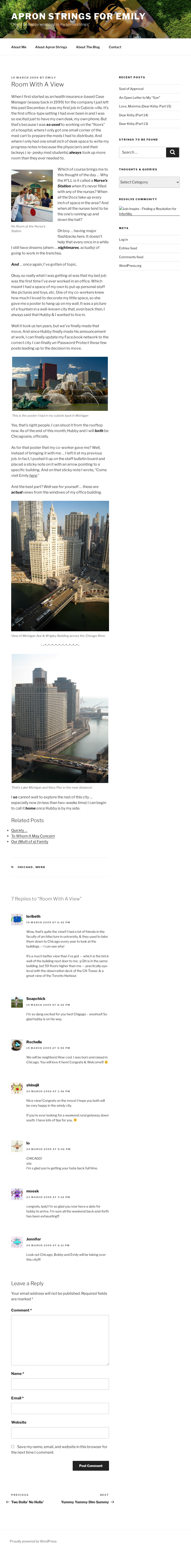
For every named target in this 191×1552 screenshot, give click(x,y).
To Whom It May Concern (33, 836)
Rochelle (34, 1042)
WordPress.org (130, 266)
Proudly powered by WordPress (33, 1541)
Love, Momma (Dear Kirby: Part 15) (145, 106)
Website (18, 1422)
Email (17, 1398)
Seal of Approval (131, 89)
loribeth (33, 916)
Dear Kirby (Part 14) (133, 115)
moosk (32, 1191)
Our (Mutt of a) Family (29, 841)
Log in (123, 239)
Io (28, 1143)
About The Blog (88, 47)
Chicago (25, 867)
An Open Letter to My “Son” (139, 98)
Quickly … (19, 830)
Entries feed (128, 248)
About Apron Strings (51, 47)
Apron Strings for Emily (78, 16)
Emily (50, 77)
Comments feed (131, 257)
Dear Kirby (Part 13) (133, 124)
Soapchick (35, 998)
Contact (115, 47)
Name (17, 1373)
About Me (18, 47)
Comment (21, 1310)
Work (40, 867)
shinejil (32, 1085)
